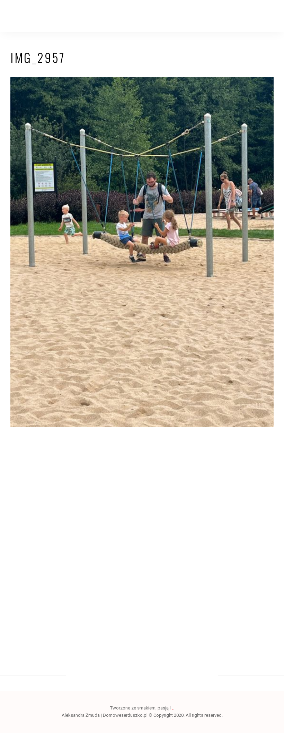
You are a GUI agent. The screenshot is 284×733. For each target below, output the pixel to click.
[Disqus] (142, 534)
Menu (267, 16)
